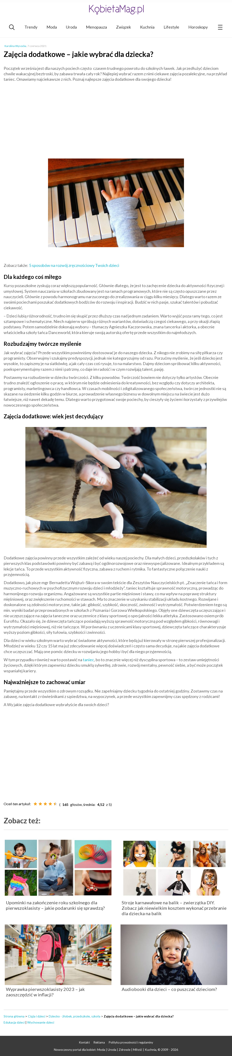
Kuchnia (147, 26)
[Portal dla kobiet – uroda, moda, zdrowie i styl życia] (116, 9)
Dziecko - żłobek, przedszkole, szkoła (74, 1016)
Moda (51, 26)
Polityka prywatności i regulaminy (131, 1042)
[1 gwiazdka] (35, 804)
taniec (88, 659)
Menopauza (96, 26)
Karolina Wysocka (15, 46)
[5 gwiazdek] (55, 804)
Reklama (99, 1042)
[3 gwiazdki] (45, 804)
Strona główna (14, 1016)
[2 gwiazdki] (40, 804)
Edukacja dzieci (14, 1022)
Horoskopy (198, 26)
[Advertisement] (116, 118)
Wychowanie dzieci (40, 1022)
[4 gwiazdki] (50, 804)
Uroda (71, 26)
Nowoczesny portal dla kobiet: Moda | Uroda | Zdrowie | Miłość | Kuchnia (105, 1049)
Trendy (30, 26)
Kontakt (84, 1042)
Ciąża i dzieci (36, 1016)
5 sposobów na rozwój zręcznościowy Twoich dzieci (74, 265)
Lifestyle (171, 26)
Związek (123, 26)
